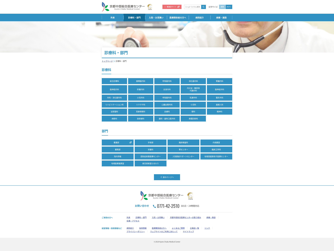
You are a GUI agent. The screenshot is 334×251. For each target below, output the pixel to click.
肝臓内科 (140, 89)
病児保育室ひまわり (150, 163)
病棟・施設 (221, 17)
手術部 (150, 142)
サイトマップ (188, 231)
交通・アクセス (133, 220)
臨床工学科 (216, 149)
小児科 (193, 104)
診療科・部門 (134, 17)
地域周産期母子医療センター (216, 156)
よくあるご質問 (178, 228)
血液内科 (167, 89)
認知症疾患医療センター (151, 156)
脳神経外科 (219, 89)
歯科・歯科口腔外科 (167, 118)
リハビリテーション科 (114, 104)
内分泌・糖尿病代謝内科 (193, 89)
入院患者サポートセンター (183, 156)
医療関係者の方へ (177, 17)
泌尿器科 (114, 111)
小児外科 (140, 97)
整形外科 (219, 97)
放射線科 (140, 118)
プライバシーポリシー (136, 231)
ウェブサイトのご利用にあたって (164, 231)
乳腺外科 (193, 97)
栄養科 (150, 149)
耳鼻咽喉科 (140, 111)
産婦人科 (219, 104)
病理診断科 (193, 118)
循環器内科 (140, 81)
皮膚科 (167, 111)
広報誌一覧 (194, 228)
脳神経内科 (114, 89)
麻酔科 (114, 118)
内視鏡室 (216, 142)
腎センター (183, 149)
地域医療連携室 (117, 163)
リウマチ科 (140, 104)
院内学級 (117, 156)
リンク (207, 228)
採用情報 (143, 228)
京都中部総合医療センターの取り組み (185, 217)
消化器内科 (193, 81)
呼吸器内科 (167, 81)
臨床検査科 (183, 142)
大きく (229, 7)
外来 (113, 17)
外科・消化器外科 (114, 97)
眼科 (193, 111)
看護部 (116, 142)
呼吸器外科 (167, 97)
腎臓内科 (219, 81)
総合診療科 (114, 81)
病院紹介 (199, 17)
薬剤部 (117, 149)
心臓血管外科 (167, 104)
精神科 (219, 111)
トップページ (107, 61)
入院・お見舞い (156, 17)
